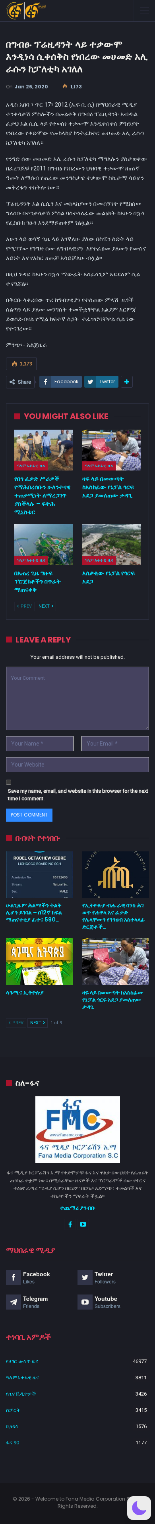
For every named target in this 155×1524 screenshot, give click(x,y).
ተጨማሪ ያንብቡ (77, 1208)
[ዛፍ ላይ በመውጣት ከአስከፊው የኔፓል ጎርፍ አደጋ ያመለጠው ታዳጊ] (111, 450)
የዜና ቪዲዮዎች (21, 1394)
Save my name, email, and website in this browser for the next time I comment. (78, 795)
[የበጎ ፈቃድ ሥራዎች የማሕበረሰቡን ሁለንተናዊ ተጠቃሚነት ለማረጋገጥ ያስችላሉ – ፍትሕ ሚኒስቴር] (43, 450)
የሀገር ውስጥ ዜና (22, 1361)
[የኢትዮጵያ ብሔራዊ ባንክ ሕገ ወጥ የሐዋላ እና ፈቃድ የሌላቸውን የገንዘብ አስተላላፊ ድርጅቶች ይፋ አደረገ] (115, 874)
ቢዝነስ (12, 1426)
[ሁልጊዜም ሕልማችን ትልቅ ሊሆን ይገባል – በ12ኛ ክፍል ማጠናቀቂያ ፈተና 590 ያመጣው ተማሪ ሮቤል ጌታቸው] (39, 874)
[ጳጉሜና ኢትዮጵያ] (39, 961)
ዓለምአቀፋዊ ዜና (31, 466)
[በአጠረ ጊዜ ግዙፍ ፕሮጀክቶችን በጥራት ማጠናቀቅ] (43, 544)
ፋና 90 (12, 1443)
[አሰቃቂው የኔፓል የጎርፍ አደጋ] (111, 544)
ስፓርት (13, 1410)
